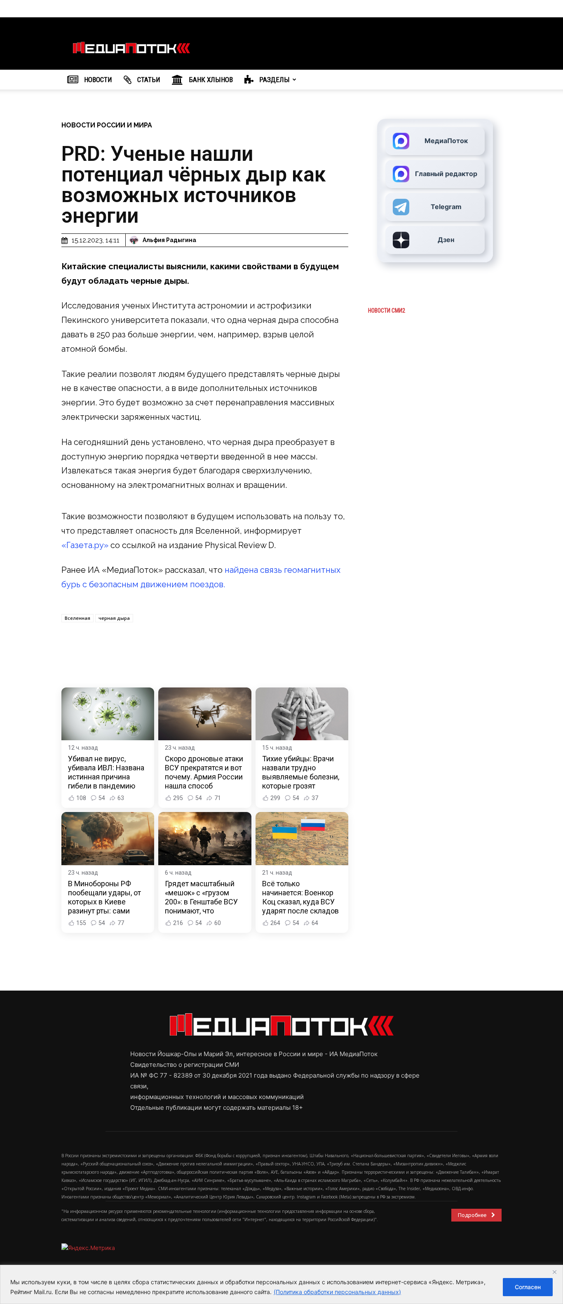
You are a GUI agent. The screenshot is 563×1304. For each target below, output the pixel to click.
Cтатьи (148, 79)
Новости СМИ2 (386, 310)
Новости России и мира (106, 125)
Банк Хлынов (210, 79)
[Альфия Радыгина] (135, 240)
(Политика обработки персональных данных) (337, 1291)
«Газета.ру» (84, 545)
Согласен (528, 1286)
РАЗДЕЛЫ (274, 79)
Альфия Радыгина (169, 240)
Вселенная (77, 618)
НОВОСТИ (97, 79)
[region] (281, 1284)
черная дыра (114, 618)
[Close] (554, 1272)
